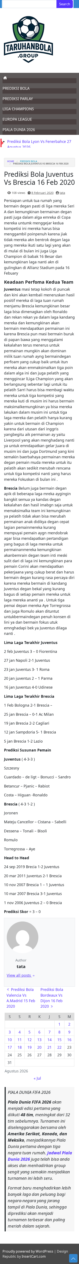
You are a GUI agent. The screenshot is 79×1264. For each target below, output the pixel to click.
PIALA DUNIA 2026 (19, 129)
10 (10, 1039)
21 (49, 1047)
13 (39, 1039)
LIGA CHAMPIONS (18, 108)
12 (29, 1039)
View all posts (19, 975)
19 (29, 1047)
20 (39, 1047)
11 (19, 1039)
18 (19, 1047)
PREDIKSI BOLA (16, 88)
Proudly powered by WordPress (28, 1251)
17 (10, 1047)
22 (59, 1047)
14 (49, 1039)
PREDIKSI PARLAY (18, 98)
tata (62, 193)
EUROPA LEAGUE (17, 119)
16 (69, 1039)
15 (59, 1039)
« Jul (37, 1078)
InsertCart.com (34, 1256)
